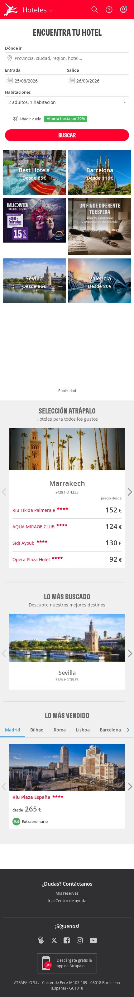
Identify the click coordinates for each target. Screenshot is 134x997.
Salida (73, 70)
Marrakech (67, 483)
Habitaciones (18, 92)
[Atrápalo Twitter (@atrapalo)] (54, 941)
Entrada (13, 70)
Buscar (67, 135)
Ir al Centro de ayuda (67, 900)
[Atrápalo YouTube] (93, 941)
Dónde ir (13, 48)
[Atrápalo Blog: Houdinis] (41, 940)
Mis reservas (67, 893)
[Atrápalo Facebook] (67, 941)
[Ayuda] (109, 9)
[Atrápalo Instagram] (80, 941)
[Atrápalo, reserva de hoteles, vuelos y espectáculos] (10, 9)
